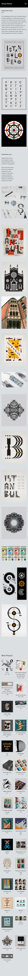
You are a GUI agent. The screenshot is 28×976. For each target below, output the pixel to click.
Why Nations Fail (7, 891)
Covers (7, 672)
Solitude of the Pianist (20, 948)
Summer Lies (7, 910)
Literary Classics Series (21, 695)
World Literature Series (7, 929)
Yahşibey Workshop (7, 791)
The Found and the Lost (7, 831)
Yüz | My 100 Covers (7, 772)
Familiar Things (7, 714)
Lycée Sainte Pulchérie (21, 732)
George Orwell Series (20, 706)
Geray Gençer (6, 4)
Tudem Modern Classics (21, 772)
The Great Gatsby (7, 959)
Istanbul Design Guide (7, 948)
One (7, 753)
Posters (20, 922)
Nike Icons (21, 910)
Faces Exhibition (20, 891)
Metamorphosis (7, 870)
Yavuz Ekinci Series (21, 791)
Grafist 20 (7, 851)
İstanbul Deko (21, 753)
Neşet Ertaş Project (21, 810)
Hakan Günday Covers (21, 851)
